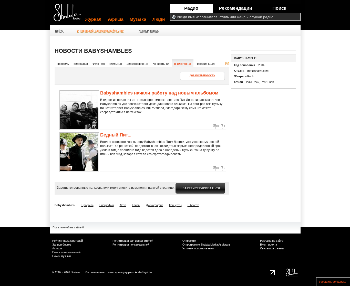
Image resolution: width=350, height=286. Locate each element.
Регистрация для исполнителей (132, 240)
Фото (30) (98, 63)
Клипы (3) (115, 63)
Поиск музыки (61, 256)
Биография (81, 63)
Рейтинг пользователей (67, 240)
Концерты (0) (161, 63)
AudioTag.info (143, 272)
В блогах (193, 205)
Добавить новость (202, 75)
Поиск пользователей (66, 252)
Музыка (138, 19)
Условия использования (198, 248)
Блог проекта (268, 244)
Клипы (136, 205)
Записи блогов (61, 244)
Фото (123, 205)
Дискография (154, 205)
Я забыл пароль (149, 30)
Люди (158, 19)
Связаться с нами (272, 248)
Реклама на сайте (271, 240)
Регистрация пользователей (130, 244)
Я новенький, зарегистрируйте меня (100, 30)
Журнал (93, 19)
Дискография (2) (137, 63)
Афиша (115, 19)
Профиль (63, 63)
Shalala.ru (69, 14)
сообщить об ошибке (332, 281)
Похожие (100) (205, 63)
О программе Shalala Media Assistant (206, 244)
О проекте (189, 240)
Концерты (175, 205)
